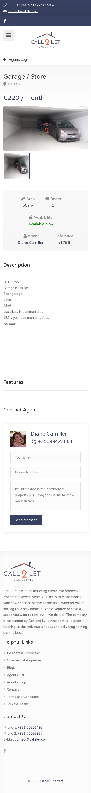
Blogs (11, 668)
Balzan (13, 84)
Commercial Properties (24, 660)
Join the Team (17, 704)
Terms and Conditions (23, 697)
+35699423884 (55, 441)
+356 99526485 (19, 5)
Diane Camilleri (31, 242)
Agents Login (17, 682)
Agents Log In (19, 60)
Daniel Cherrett (51, 781)
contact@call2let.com (23, 11)
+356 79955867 (43, 5)
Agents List (15, 675)
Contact (13, 690)
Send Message (26, 520)
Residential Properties (24, 653)
